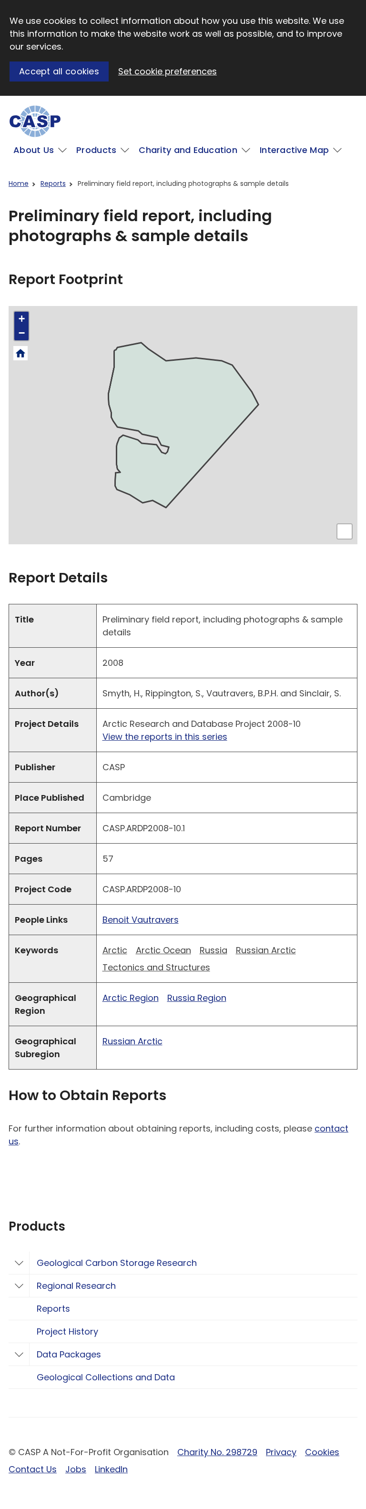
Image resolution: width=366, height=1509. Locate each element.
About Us (33, 150)
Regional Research (76, 1286)
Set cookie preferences (167, 71)
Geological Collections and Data (106, 1377)
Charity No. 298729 (217, 1452)
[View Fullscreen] (344, 531)
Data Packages (69, 1354)
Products (96, 150)
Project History (67, 1331)
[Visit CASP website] (35, 121)
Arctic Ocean (163, 950)
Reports (53, 183)
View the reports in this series (164, 737)
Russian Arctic (266, 950)
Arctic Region (130, 998)
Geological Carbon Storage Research (117, 1263)
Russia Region (196, 998)
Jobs (75, 1469)
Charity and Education (188, 150)
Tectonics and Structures (156, 967)
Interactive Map (294, 150)
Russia (213, 950)
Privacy (281, 1452)
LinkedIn (111, 1469)
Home (19, 183)
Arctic (114, 950)
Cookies (322, 1452)
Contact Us (33, 1469)
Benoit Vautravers (140, 920)
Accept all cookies (59, 71)
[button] (21, 319)
